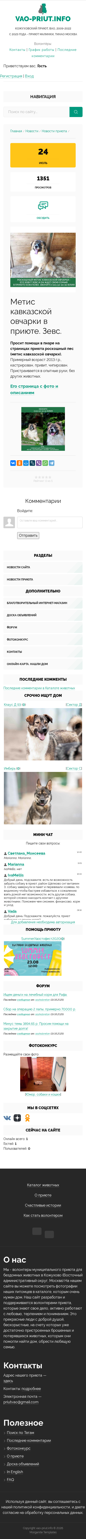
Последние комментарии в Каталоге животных (39, 688)
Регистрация (11, 76)
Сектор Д (74, 704)
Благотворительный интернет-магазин (37, 603)
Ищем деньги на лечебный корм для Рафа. (35, 995)
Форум (12, 627)
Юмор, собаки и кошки (43, 1094)
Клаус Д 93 (12, 704)
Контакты (17, 50)
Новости (31, 131)
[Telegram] (51, 463)
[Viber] (39, 463)
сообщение (23, 999)
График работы (41, 50)
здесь (8, 1381)
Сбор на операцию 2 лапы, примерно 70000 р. (39, 1009)
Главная (16, 131)
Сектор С (74, 768)
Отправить (28, 535)
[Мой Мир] (26, 463)
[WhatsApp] (45, 463)
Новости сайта (18, 567)
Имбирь (9, 768)
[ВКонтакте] (13, 463)
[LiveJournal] (32, 463)
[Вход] (37, 510)
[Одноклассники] (19, 463)
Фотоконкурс (17, 639)
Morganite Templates (43, 1532)
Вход (29, 76)
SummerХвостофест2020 (41, 939)
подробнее (31, 1389)
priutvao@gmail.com (21, 1402)
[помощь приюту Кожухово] (32, 958)
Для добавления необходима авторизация (43, 922)
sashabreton (42, 999)
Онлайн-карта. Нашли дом (27, 664)
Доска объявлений (21, 615)
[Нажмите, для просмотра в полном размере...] (43, 259)
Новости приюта (54, 131)
